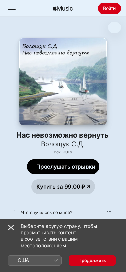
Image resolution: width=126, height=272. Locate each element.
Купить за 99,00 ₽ (61, 186)
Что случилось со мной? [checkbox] (46, 212)
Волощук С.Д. (63, 144)
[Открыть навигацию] (12, 8)
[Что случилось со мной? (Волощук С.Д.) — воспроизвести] (14, 212)
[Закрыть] (11, 227)
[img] (63, 8)
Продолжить (92, 260)
